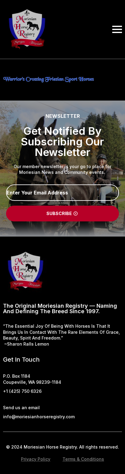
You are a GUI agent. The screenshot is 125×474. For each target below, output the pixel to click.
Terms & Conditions (83, 459)
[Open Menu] (117, 29)
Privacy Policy (35, 459)
